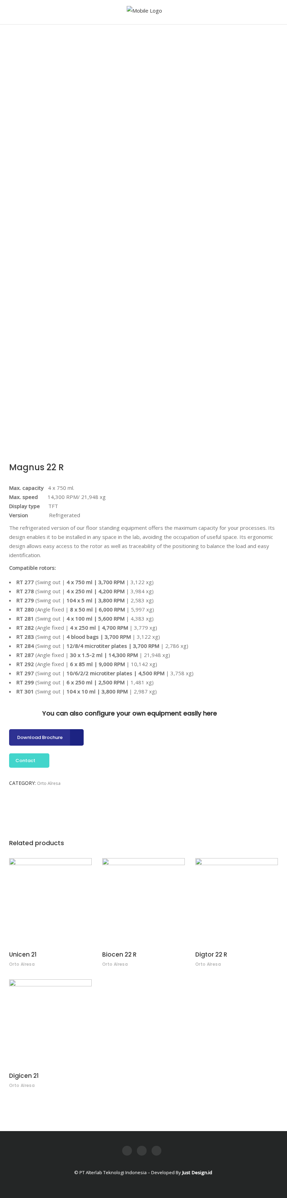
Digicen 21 (24, 1076)
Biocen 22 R (119, 954)
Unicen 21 (23, 954)
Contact (25, 760)
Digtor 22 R (211, 954)
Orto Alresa (49, 783)
